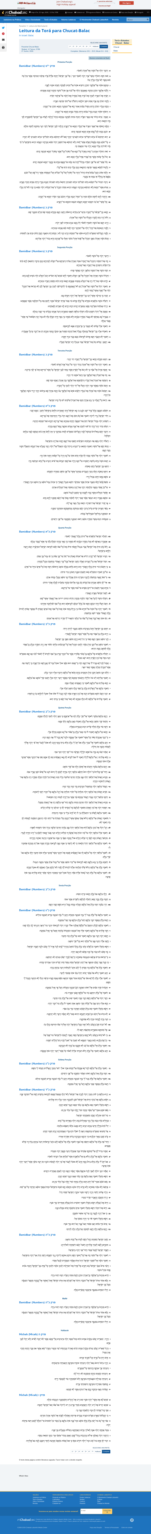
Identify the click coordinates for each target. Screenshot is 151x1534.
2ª (73, 46)
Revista (115, 19)
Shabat (82, 1499)
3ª (76, 46)
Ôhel (98, 1501)
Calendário (56, 1499)
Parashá (22, 26)
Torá (80, 1521)
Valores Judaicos (68, 19)
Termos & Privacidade (112, 1527)
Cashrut (82, 1501)
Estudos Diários (58, 1501)
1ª (70, 46)
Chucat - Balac (122, 43)
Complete (104, 46)
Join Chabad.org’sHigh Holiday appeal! (66, 3)
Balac (31, 35)
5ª (83, 46)
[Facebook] (132, 1520)
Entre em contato (127, 1527)
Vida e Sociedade (32, 19)
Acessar (70, 12)
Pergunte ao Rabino (94, 12)
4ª (80, 46)
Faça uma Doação (127, 12)
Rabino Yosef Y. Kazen (65, 1521)
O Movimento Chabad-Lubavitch (94, 19)
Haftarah (95, 46)
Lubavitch (61, 1519)
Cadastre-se (57, 1503)
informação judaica (95, 1521)
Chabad (55, 1519)
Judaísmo (85, 1521)
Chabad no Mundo (103, 1503)
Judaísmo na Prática (12, 19)
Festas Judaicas (85, 1497)
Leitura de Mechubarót (38, 26)
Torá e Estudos (50, 19)
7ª (90, 46)
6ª (86, 46)
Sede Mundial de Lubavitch (93, 1519)
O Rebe (99, 1499)
